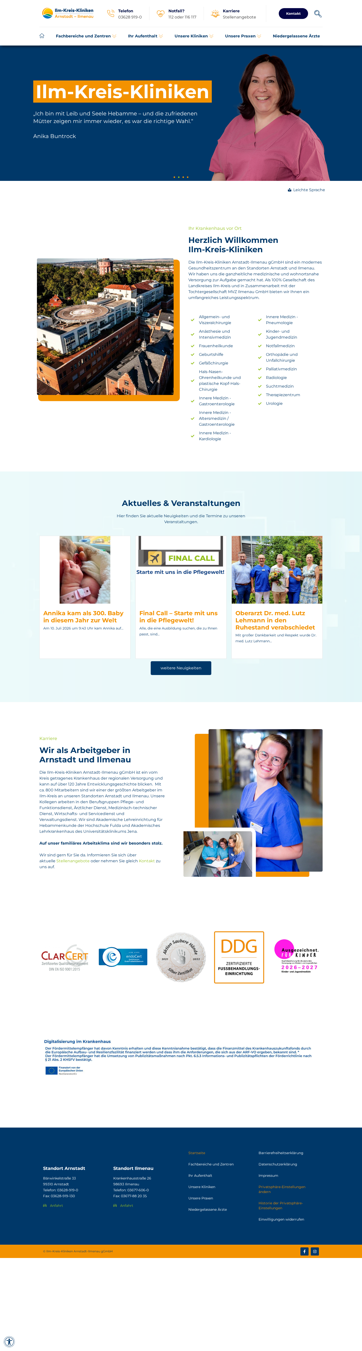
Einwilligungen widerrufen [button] (281, 1219)
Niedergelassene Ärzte (207, 1209)
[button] (86, 36)
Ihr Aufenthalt (200, 1175)
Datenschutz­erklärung (278, 1164)
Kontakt (147, 861)
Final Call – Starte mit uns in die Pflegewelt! (178, 617)
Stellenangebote (73, 861)
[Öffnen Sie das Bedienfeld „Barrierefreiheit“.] (9, 1341)
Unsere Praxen (200, 1198)
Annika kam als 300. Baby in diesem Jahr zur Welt (83, 617)
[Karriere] (215, 13)
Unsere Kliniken (201, 1187)
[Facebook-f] (304, 1251)
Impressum (268, 1175)
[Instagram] (315, 1251)
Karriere (231, 11)
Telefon (125, 11)
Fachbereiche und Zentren (211, 1164)
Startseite (196, 1153)
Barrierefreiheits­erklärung (281, 1153)
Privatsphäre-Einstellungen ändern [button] (282, 1189)
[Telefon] (111, 13)
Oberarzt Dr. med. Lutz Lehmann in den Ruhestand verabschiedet (275, 620)
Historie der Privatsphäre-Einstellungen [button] (281, 1205)
